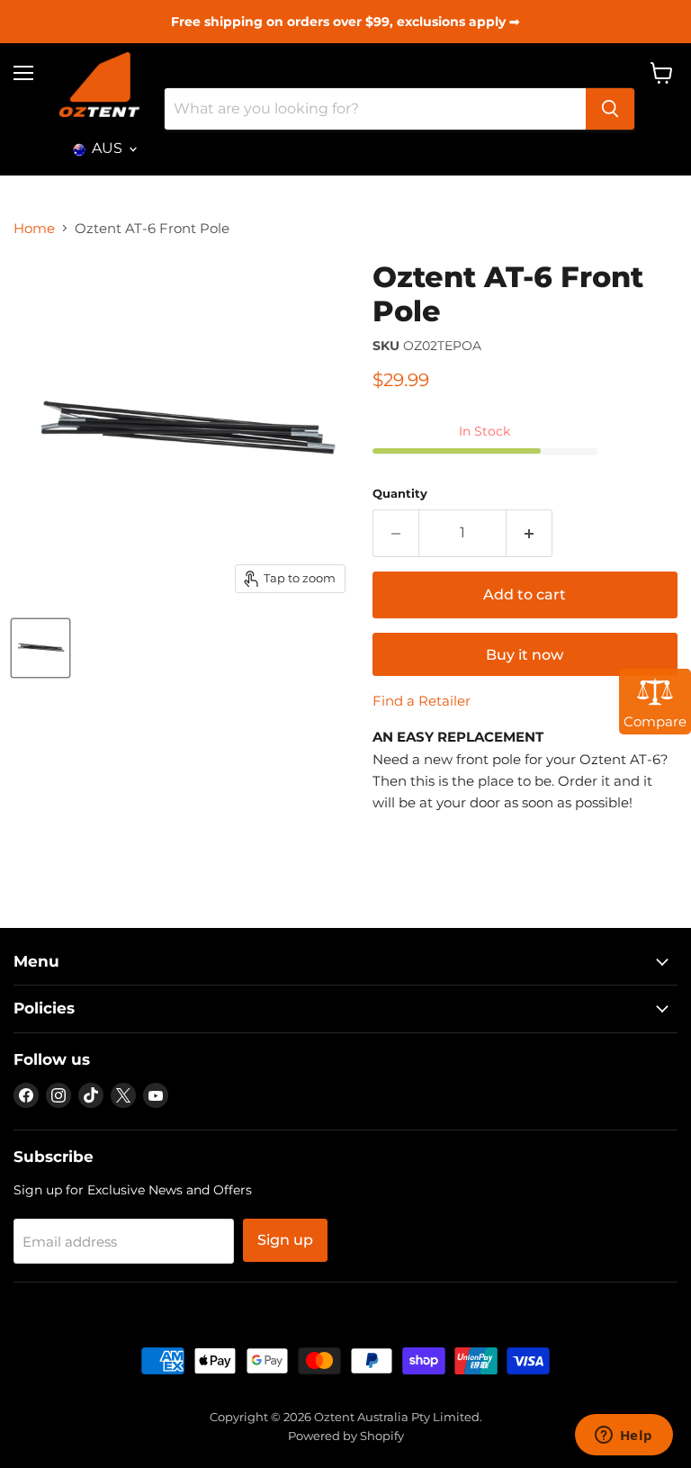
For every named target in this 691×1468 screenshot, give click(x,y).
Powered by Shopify (346, 1435)
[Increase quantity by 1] (529, 532)
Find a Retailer (421, 700)
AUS (107, 148)
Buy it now (524, 654)
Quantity (399, 493)
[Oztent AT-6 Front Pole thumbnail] (40, 648)
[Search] (610, 109)
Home (34, 228)
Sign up (285, 1239)
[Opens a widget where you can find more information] (623, 1436)
